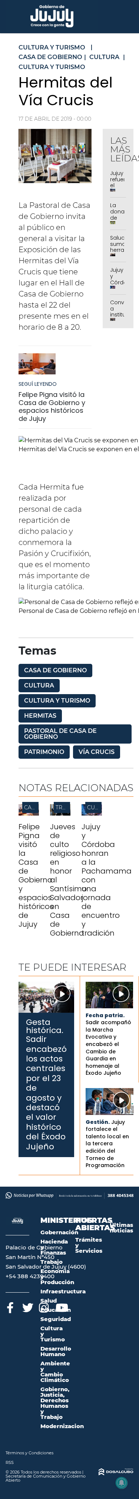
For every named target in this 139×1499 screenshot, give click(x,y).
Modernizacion (62, 1426)
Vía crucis (97, 751)
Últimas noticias (121, 1227)
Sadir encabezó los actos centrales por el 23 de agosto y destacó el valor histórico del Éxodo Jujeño (46, 1092)
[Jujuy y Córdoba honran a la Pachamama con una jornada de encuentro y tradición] (92, 813)
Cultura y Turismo (57, 700)
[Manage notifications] (122, 1483)
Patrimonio (44, 751)
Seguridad (55, 1319)
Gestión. (98, 1122)
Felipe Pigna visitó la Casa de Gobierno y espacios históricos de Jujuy (52, 406)
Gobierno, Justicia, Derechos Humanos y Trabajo (54, 1403)
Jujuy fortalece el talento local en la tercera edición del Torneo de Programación (107, 1143)
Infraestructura (63, 1291)
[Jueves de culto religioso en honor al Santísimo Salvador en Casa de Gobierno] (60, 813)
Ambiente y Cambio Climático (55, 1371)
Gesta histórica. (44, 1026)
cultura (39, 685)
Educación (55, 1309)
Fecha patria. (105, 1015)
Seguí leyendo (38, 384)
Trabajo (51, 1261)
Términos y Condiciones (29, 1452)
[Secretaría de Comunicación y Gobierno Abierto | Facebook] (10, 1306)
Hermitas (40, 715)
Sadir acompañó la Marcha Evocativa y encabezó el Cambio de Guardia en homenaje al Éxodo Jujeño (108, 1048)
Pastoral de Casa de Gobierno (60, 733)
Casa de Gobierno (55, 670)
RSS (10, 1462)
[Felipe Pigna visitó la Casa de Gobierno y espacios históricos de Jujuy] (37, 367)
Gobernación (59, 1232)
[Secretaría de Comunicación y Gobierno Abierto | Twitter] (27, 1306)
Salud (48, 1300)
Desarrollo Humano (55, 1351)
